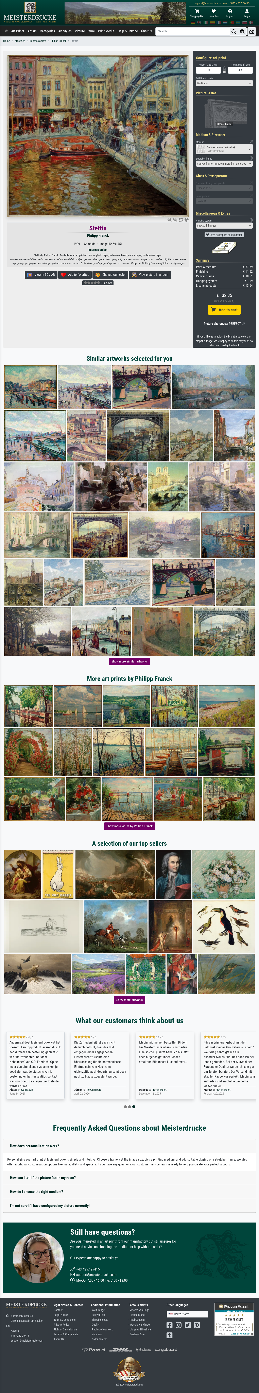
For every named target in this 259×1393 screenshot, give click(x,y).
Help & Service (128, 31)
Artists (32, 31)
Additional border (204, 78)
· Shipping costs (99, 1320)
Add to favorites (77, 275)
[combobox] (224, 83)
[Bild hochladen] (251, 31)
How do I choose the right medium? (36, 1191)
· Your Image (98, 1310)
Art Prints (17, 31)
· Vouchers (96, 1334)
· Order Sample (99, 1339)
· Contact (58, 1310)
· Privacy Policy (61, 1324)
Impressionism (38, 41)
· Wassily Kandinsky (139, 1324)
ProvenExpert (25, 1090)
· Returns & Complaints (65, 1334)
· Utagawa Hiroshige (139, 1329)
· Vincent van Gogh (138, 1310)
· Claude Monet (136, 1315)
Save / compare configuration (226, 234)
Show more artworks (129, 1000)
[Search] (234, 31)
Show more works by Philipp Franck (130, 826)
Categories (47, 31)
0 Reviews (106, 282)
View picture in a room (152, 275)
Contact (146, 31)
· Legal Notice (60, 1315)
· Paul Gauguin (136, 1320)
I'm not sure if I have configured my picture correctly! (50, 1205)
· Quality (95, 1324)
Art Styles (65, 31)
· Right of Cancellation (65, 1329)
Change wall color (113, 275)
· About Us (58, 1339)
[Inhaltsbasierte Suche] (242, 31)
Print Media (106, 31)
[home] (6, 31)
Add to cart (227, 309)
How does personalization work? (34, 1146)
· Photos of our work (102, 1329)
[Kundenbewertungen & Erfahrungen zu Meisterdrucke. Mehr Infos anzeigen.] (234, 1319)
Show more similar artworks (129, 661)
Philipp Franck (58, 41)
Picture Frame (85, 31)
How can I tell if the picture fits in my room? (43, 1177)
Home (6, 41)
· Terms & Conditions (64, 1320)
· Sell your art (98, 1315)
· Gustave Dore (136, 1334)
